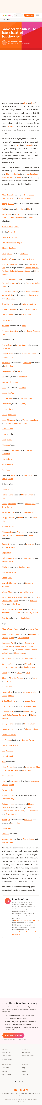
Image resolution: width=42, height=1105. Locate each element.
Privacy (23, 1099)
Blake (9, 715)
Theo (13, 298)
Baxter (35, 613)
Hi (18, 145)
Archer (26, 839)
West (16, 770)
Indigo (30, 398)
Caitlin (34, 517)
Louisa (17, 174)
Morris (10, 357)
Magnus (28, 198)
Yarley (24, 376)
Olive (4, 507)
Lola (22, 592)
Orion (19, 672)
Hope (34, 309)
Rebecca (5, 586)
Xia (21, 209)
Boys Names (6, 1056)
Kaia (31, 634)
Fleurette (6, 453)
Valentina (6, 653)
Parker (31, 740)
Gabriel (26, 712)
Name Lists (26, 1052)
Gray (29, 770)
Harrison (29, 295)
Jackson (5, 798)
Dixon (33, 701)
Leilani (13, 547)
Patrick (31, 475)
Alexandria (18, 650)
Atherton (10, 218)
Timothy (22, 715)
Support (21, 1102)
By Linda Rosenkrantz (15, 41)
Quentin (25, 740)
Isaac (19, 271)
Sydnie (11, 646)
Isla (16, 218)
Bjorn (12, 198)
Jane (24, 325)
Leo (3, 267)
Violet (8, 547)
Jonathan (6, 667)
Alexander (30, 544)
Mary (4, 521)
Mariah (21, 618)
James (33, 354)
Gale (4, 770)
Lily (3, 334)
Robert (35, 729)
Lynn (11, 498)
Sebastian (34, 264)
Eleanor (31, 804)
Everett (10, 561)
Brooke (5, 646)
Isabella (25, 195)
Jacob (27, 701)
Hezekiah (28, 145)
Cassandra (29, 643)
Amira (29, 450)
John (25, 475)
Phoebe (27, 314)
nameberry (21, 1090)
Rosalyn (33, 609)
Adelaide (5, 271)
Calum (30, 218)
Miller (8, 298)
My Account (6, 1075)
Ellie (19, 280)
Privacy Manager (32, 1099)
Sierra (31, 259)
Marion (24, 495)
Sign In (4, 1071)
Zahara (27, 618)
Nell (19, 371)
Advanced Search (28, 1056)
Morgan (27, 650)
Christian (25, 304)
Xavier (22, 653)
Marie (25, 253)
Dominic (35, 267)
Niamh (23, 532)
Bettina (5, 498)
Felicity (36, 634)
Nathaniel (25, 667)
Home (3, 19)
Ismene (5, 784)
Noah (4, 715)
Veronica (26, 692)
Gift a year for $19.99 (13, 1035)
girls (25, 103)
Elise (12, 695)
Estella (9, 507)
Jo (28, 404)
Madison (24, 646)
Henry (8, 681)
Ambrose (26, 271)
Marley (33, 715)
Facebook (35, 920)
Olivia (27, 664)
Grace (31, 195)
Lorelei (25, 259)
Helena (29, 331)
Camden (5, 198)
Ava (20, 376)
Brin (36, 629)
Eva (19, 283)
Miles (4, 177)
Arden (11, 637)
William (5, 637)
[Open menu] (37, 15)
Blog (23, 1068)
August (5, 274)
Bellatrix (13, 271)
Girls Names (6, 1052)
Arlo (26, 613)
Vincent (28, 729)
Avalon (5, 842)
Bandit (11, 784)
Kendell (26, 637)
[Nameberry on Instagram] (26, 1081)
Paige (37, 283)
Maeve (21, 218)
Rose (32, 664)
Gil (29, 362)
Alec (27, 767)
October (10, 126)
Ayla (32, 629)
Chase (16, 653)
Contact (25, 1075)
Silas (38, 767)
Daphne (28, 503)
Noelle (33, 692)
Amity (4, 295)
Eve (30, 819)
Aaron (10, 650)
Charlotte (35, 292)
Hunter (5, 650)
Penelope (34, 174)
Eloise (37, 597)
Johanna (36, 331)
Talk (29, 927)
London (34, 650)
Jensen (21, 198)
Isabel (7, 348)
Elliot (24, 770)
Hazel (26, 819)
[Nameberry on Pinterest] (23, 1081)
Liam (4, 218)
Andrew (32, 304)
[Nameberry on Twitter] (15, 1081)
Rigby (35, 295)
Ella (28, 209)
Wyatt (32, 712)
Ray (30, 613)
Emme (5, 286)
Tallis (28, 672)
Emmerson (30, 283)
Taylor (17, 646)
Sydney (23, 404)
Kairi (18, 209)
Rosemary (35, 781)
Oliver (36, 271)
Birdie (10, 295)
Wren (9, 177)
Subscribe (29, 15)
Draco (32, 667)
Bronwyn (29, 583)
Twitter (25, 920)
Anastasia (6, 613)
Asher (6, 366)
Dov (11, 366)
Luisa (27, 174)
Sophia (14, 283)
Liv (3, 348)
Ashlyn (5, 718)
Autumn (23, 398)
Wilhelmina (28, 592)
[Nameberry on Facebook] (19, 1081)
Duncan (15, 715)
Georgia (28, 309)
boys (33, 103)
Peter (10, 478)
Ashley (31, 646)
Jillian (10, 842)
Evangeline (6, 283)
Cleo (4, 600)
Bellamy (9, 600)
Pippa (20, 517)
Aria (18, 532)
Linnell (30, 495)
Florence (10, 174)
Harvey (5, 478)
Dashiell (10, 770)
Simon (18, 177)
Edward (28, 267)
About (24, 1071)
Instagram (18, 920)
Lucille (24, 658)
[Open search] (18, 15)
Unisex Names (7, 1059)
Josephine (16, 613)
